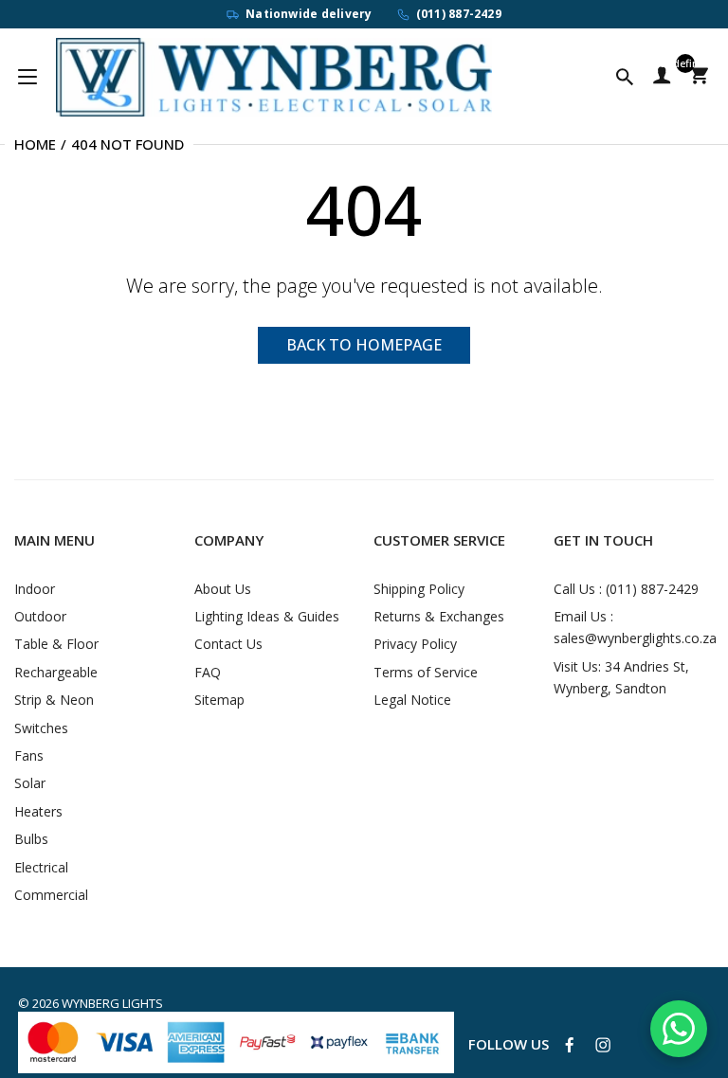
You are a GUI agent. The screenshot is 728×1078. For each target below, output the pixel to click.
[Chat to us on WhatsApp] (678, 1028)
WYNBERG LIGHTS (112, 1003)
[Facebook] (569, 1045)
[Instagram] (602, 1044)
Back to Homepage (364, 344)
